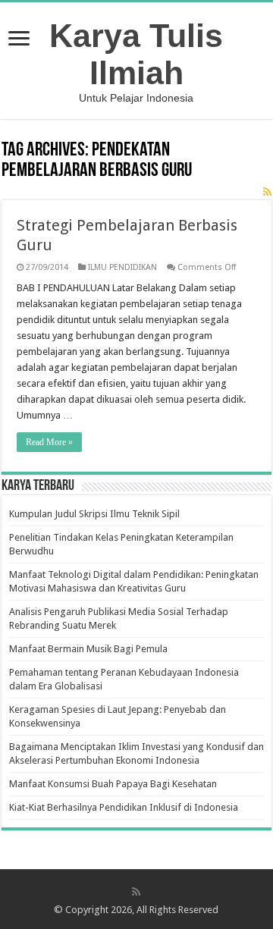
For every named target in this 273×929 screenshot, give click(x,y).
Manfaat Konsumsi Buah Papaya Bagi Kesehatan (113, 783)
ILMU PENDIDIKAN (122, 267)
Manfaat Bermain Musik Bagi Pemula (88, 648)
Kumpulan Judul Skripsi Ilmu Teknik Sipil (94, 513)
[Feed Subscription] (267, 192)
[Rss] (136, 892)
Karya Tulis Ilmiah (136, 54)
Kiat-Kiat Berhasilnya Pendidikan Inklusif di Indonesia (123, 807)
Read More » (49, 442)
